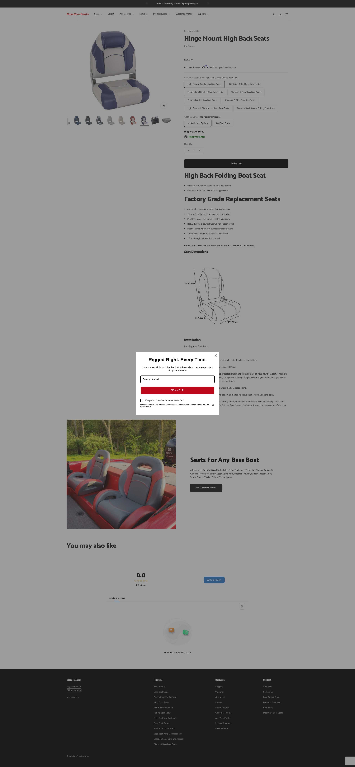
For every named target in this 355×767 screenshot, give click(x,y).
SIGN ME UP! (177, 390)
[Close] (215, 355)
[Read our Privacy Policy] (213, 405)
